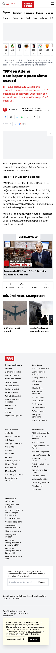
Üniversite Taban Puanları (39, 437)
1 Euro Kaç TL (10, 471)
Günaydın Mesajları (13, 443)
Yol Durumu (37, 404)
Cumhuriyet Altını (12, 460)
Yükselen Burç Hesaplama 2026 (12, 526)
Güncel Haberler (12, 375)
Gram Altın (10, 447)
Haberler (6, 60)
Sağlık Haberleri (12, 389)
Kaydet (42, 582)
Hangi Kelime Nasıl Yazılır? (40, 471)
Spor (6, 12)
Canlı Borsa (37, 365)
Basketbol (25, 18)
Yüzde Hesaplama (13, 531)
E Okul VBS (36, 384)
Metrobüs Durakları (40, 479)
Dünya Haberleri (12, 385)
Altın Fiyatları (10, 405)
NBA (52, 18)
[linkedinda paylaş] (16, 117)
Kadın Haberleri (11, 392)
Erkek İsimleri (37, 486)
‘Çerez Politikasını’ (33, 631)
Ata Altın (8, 457)
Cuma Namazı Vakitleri (38, 373)
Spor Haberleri (11, 382)
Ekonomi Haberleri (13, 372)
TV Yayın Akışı (38, 411)
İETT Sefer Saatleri (12, 518)
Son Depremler (38, 397)
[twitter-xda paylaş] (11, 117)
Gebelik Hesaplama (13, 522)
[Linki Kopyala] (39, 117)
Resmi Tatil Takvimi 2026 (13, 557)
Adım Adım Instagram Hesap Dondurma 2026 (13, 542)
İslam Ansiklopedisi (40, 451)
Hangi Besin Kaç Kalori (39, 459)
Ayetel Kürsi (10, 433)
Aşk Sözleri (9, 440)
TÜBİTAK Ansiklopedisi (41, 455)
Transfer (6, 18)
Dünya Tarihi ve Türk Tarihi (40, 446)
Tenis (35, 18)
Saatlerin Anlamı (12, 436)
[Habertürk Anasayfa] (28, 4)
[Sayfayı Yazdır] (34, 117)
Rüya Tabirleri (38, 442)
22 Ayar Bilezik (11, 464)
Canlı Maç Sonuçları (14, 474)
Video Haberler (38, 429)
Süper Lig (31, 60)
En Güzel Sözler (38, 475)
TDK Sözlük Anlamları (41, 433)
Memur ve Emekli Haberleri (12, 400)
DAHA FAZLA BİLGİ (15, 639)
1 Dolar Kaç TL (11, 467)
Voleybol (44, 18)
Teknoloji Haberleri (13, 396)
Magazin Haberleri (13, 379)
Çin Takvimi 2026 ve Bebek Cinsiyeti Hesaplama (14, 512)
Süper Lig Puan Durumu (11, 479)
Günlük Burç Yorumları (37, 392)
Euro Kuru (9, 412)
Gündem (17, 13)
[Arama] (3, 3)
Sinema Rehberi (39, 407)
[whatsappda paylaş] (22, 117)
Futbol (15, 18)
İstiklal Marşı (37, 381)
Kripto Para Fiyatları (13, 415)
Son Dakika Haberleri (14, 365)
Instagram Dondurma (36, 415)
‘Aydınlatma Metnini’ (15, 634)
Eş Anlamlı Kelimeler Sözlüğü (40, 465)
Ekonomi (29, 13)
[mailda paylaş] (28, 117)
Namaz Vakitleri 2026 (41, 368)
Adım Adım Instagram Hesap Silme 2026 (13, 550)
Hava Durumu (38, 400)
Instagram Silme (39, 420)
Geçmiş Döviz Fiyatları (11, 535)
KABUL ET (34, 639)
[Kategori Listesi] (52, 3)
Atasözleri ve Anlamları (10, 500)
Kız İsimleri (36, 489)
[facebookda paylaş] (5, 117)
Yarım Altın (10, 454)
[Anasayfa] (9, 358)
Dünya (39, 13)
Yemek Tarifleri (11, 429)
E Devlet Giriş (37, 388)
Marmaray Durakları (40, 482)
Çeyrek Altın (10, 450)
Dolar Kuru (9, 409)
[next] (51, 317)
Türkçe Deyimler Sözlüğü (12, 505)
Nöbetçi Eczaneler (39, 377)
